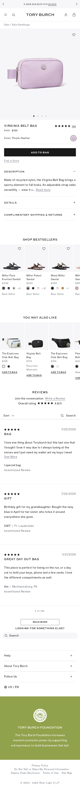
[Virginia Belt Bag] (36, 336)
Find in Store (11, 160)
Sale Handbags (21, 24)
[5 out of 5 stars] (12, 430)
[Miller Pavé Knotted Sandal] (12, 258)
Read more (43, 189)
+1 (67, 288)
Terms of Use (51, 773)
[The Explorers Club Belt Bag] (12, 336)
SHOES (52, 4)
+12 (44, 288)
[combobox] (8, 415)
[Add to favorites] (74, 35)
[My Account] (66, 15)
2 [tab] (42, 116)
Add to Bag (9, 372)
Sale (6, 24)
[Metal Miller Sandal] (61, 258)
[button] (65, 126)
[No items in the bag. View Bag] (74, 15)
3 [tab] (47, 116)
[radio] (73, 138)
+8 (19, 288)
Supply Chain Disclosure (25, 773)
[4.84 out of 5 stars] (63, 126)
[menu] (6, 15)
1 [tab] (38, 116)
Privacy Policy (40, 765)
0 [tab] (34, 116)
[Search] (14, 15)
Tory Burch (40, 14)
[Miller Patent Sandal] (36, 258)
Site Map (67, 773)
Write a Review (55, 398)
